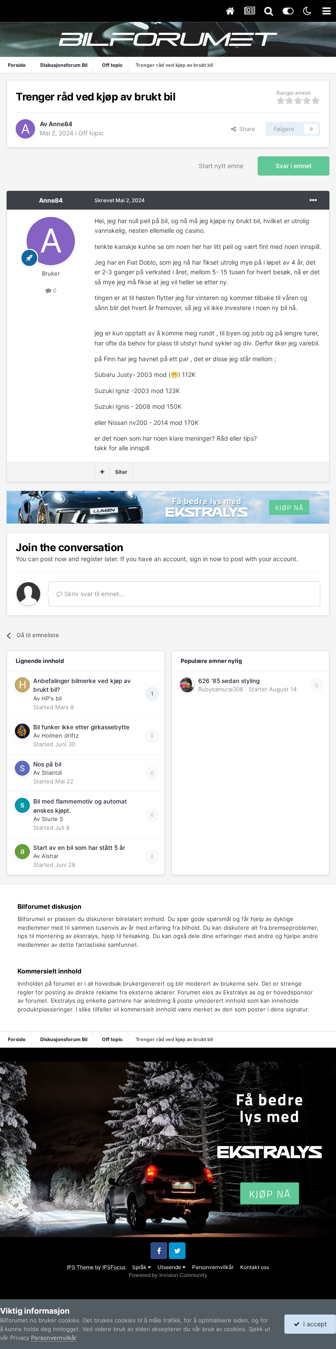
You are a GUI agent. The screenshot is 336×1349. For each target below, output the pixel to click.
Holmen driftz (60, 735)
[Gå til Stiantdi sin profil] (22, 768)
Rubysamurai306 (220, 689)
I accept (313, 1324)
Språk (140, 1267)
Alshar (50, 855)
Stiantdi (52, 772)
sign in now (205, 558)
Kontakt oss (254, 1267)
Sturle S (52, 818)
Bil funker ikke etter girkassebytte (81, 727)
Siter (121, 472)
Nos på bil (47, 764)
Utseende (170, 1267)
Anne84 (60, 124)
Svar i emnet (294, 165)
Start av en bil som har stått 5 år (79, 847)
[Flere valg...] (313, 200)
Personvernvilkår (213, 1267)
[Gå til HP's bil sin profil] (22, 684)
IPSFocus (114, 1267)
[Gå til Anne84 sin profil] (25, 128)
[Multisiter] (102, 472)
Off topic (91, 133)
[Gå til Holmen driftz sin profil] (22, 731)
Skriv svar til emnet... (93, 593)
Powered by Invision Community (168, 1275)
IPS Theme (80, 1267)
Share (245, 128)
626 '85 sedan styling (228, 680)
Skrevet (119, 200)
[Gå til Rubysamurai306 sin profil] (187, 684)
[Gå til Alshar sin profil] (22, 851)
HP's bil (52, 698)
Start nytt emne (221, 165)
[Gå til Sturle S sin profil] (22, 805)
